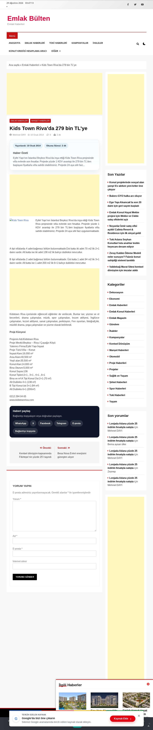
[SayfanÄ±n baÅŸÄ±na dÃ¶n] (148, 726)
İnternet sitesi (20, 561)
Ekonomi (114, 298)
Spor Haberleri (117, 388)
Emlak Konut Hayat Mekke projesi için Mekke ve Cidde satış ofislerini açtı (123, 216)
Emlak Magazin (117, 318)
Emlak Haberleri (35, 42)
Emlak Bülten (28, 18)
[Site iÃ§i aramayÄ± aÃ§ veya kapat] (137, 44)
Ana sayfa (14, 65)
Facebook (45, 423)
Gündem (114, 324)
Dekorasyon (116, 292)
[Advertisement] (54, 94)
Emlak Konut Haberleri (122, 311)
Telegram (61, 423)
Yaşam (113, 401)
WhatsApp (20, 423)
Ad (15, 536)
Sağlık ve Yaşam (118, 375)
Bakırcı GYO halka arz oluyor (125, 195)
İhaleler (98, 42)
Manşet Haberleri (40, 121)
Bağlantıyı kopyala (25, 431)
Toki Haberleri (58, 42)
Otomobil (114, 356)
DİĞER (54, 50)
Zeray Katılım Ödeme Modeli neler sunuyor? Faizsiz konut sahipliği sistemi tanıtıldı (124, 257)
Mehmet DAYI (19, 135)
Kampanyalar (80, 42)
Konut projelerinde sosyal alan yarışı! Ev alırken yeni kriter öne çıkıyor (126, 186)
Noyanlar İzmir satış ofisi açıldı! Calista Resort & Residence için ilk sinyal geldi (124, 229)
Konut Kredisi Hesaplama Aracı (28, 50)
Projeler (113, 369)
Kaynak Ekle (122, 718)
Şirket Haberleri (118, 382)
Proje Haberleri (117, 363)
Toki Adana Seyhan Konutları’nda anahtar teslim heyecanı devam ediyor (124, 243)
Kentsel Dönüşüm (119, 343)
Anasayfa (14, 42)
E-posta (76, 423)
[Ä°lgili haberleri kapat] (148, 684)
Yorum (17, 499)
